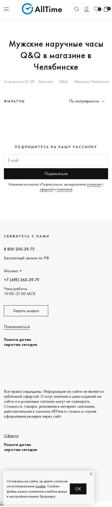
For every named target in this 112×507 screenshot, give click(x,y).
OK (78, 489)
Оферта (11, 435)
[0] (96, 9)
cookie (40, 486)
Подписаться (56, 173)
